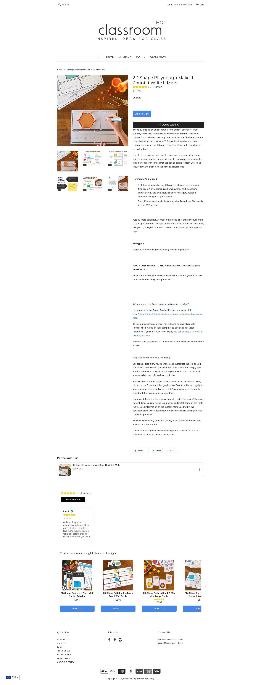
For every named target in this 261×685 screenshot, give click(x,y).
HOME (110, 56)
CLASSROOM (158, 56)
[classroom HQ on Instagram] (120, 640)
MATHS (140, 56)
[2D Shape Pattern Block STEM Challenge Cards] (159, 575)
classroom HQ (129, 679)
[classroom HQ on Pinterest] (114, 640)
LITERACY (125, 56)
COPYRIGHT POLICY (65, 662)
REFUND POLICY (64, 654)
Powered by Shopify (145, 679)
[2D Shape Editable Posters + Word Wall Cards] (118, 575)
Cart (202, 4)
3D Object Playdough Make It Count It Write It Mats (96, 465)
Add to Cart (77, 608)
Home (59, 70)
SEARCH (61, 639)
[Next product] (206, 586)
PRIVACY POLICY (64, 658)
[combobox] (12, 677)
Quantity (137, 97)
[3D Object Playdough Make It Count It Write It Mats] (200, 575)
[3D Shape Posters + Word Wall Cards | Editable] (77, 575)
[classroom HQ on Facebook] (109, 640)
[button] (130, 469)
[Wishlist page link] (98, 56)
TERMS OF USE (63, 651)
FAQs (59, 647)
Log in (169, 4)
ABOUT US (61, 643)
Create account (184, 4)
